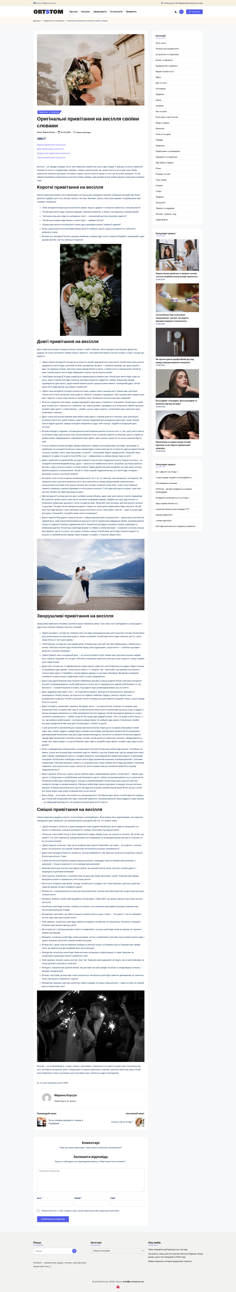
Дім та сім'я (161, 83)
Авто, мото (161, 43)
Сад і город (161, 179)
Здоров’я (160, 94)
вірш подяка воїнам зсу (167, 503)
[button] (194, 11)
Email (78, 1198)
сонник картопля (163, 520)
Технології (160, 202)
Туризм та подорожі (165, 208)
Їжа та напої (161, 111)
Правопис (160, 145)
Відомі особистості (165, 71)
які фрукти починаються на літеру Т (173, 497)
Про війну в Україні (165, 162)
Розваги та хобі (163, 174)
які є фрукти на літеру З (167, 471)
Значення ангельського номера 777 (172, 509)
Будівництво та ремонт (167, 65)
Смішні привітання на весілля (51, 157)
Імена (158, 100)
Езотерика (161, 88)
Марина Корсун (65, 1095)
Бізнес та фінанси (164, 60)
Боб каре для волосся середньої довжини (175, 526)
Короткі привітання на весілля (51, 144)
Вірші (158, 77)
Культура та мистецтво (167, 117)
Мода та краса (162, 122)
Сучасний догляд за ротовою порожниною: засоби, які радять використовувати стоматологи (172, 317)
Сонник (159, 185)
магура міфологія (164, 514)
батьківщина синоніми (166, 483)
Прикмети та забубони (166, 157)
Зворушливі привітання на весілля (53, 153)
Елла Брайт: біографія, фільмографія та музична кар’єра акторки (176, 402)
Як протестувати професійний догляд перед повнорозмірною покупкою (175, 361)
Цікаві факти (162, 219)
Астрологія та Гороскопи (167, 54)
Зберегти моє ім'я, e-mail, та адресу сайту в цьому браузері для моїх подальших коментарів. (80, 1211)
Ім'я (39, 1198)
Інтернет (160, 105)
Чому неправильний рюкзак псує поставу (168, 1249)
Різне (158, 168)
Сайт (113, 1198)
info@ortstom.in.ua (48, 3)
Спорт (159, 191)
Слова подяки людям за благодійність (174, 477)
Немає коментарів (83, 132)
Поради (159, 140)
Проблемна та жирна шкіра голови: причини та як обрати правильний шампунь (173, 445)
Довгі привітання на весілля (50, 149)
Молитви (160, 128)
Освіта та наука (163, 134)
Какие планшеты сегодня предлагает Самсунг (170, 1261)
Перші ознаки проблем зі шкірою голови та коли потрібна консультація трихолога (176, 275)
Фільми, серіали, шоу (166, 214)
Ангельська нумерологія (167, 48)
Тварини (160, 196)
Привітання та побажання (49, 112)
